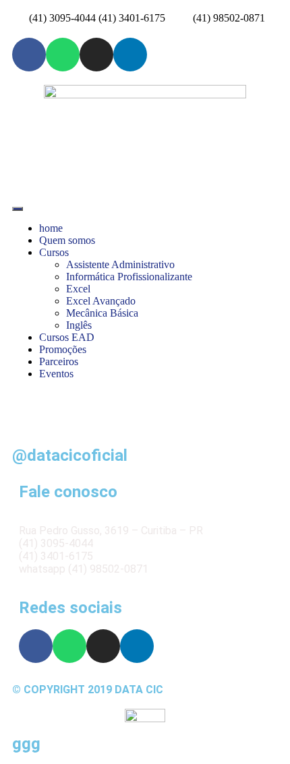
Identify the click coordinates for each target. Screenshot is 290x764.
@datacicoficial (69, 455)
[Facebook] (29, 54)
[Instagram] (96, 54)
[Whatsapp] (63, 54)
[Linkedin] (130, 54)
